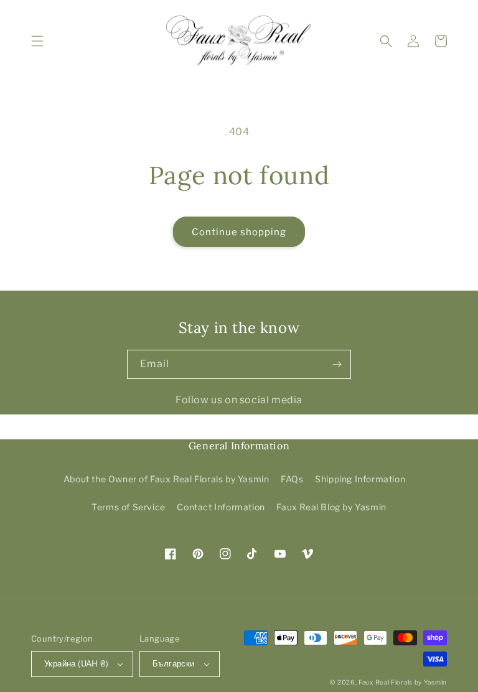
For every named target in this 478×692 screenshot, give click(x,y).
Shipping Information (360, 479)
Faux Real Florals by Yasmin (402, 682)
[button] (37, 41)
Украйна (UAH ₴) (76, 663)
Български (173, 663)
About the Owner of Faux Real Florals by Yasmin (166, 479)
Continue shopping (239, 232)
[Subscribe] (336, 364)
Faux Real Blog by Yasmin (331, 507)
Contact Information (221, 507)
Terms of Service (128, 507)
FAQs (292, 479)
